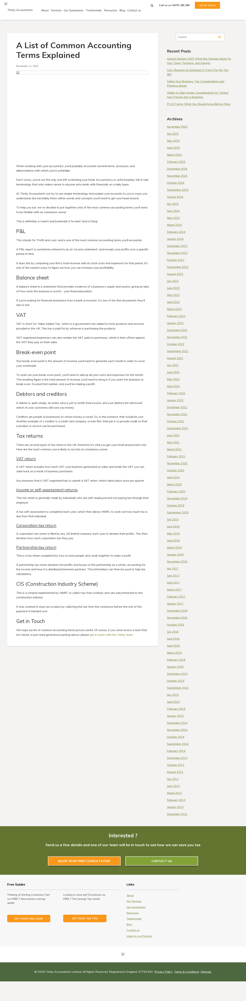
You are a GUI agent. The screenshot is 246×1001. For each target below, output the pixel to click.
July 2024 (172, 204)
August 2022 (175, 358)
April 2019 (173, 540)
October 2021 (175, 421)
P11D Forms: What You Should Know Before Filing (198, 104)
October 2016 (175, 624)
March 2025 (174, 154)
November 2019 (177, 498)
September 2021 (177, 428)
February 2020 (176, 491)
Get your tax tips (85, 918)
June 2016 (173, 638)
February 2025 (176, 161)
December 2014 (177, 723)
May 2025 (173, 140)
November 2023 (177, 253)
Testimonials (94, 10)
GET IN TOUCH (207, 5)
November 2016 (177, 617)
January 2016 (175, 666)
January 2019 (175, 554)
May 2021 (173, 442)
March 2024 (174, 225)
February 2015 (176, 709)
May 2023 (173, 295)
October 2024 (175, 183)
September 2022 (177, 351)
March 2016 (174, 652)
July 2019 (172, 519)
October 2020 (175, 470)
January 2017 (175, 603)
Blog (122, 10)
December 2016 (177, 610)
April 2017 (173, 582)
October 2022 (175, 344)
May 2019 (173, 533)
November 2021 (177, 414)
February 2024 (176, 232)
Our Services (134, 901)
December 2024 (177, 168)
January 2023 (175, 323)
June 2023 (173, 288)
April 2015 (173, 702)
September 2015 (177, 688)
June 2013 (173, 786)
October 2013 (175, 765)
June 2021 (173, 435)
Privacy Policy (163, 971)
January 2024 (175, 239)
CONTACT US (161, 861)
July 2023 (172, 281)
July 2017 (172, 568)
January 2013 (175, 807)
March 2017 (174, 589)
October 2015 (175, 680)
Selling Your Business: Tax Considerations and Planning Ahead (195, 83)
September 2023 (177, 267)
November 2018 (177, 561)
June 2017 (173, 575)
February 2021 (176, 456)
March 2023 (174, 309)
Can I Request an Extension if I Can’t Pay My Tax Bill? (197, 72)
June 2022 (173, 372)
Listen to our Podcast (139, 936)
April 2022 (173, 386)
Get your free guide (28, 918)
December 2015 (177, 673)
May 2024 (173, 218)
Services (56, 10)
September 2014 (177, 744)
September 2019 (177, 512)
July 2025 (172, 133)
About (45, 10)
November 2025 (177, 126)
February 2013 (176, 800)
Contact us (134, 10)
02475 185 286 (180, 5)
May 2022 (173, 379)
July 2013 (172, 779)
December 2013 (177, 758)
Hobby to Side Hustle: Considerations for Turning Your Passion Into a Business (197, 95)
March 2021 (174, 449)
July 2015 (172, 695)
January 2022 (175, 400)
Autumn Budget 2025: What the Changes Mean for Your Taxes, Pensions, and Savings (199, 61)
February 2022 (176, 393)
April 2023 (173, 302)
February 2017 (176, 596)
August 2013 (175, 772)
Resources (110, 10)
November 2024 (177, 176)
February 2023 (176, 316)
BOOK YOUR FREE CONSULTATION (84, 861)
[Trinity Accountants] (19, 10)
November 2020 (177, 463)
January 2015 (175, 716)
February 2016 (176, 659)
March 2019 (174, 547)
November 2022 (177, 337)
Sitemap (206, 971)
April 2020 (173, 477)
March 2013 (174, 793)
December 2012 (177, 814)
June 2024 (173, 211)
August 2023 (175, 274)
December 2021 (177, 407)
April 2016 (173, 645)
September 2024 (177, 190)
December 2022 (177, 330)
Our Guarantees (74, 10)
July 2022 (172, 365)
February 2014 (176, 751)
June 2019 (173, 526)
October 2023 (175, 260)
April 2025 (173, 147)
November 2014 (177, 730)
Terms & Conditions (186, 971)
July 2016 (172, 631)
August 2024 (175, 197)
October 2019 (175, 505)
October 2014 (175, 737)
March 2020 (174, 484)
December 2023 (177, 246)
